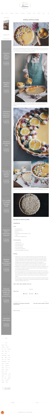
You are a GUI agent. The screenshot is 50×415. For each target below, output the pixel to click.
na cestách (23, 13)
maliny (9, 361)
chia (2, 349)
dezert (32, 17)
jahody (9, 355)
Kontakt (38, 13)
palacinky (3, 367)
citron (5, 349)
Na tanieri (11, 13)
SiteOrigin (30, 412)
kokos (2, 359)
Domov (2, 13)
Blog (7, 13)
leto (5, 359)
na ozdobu (29, 13)
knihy (9, 357)
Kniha (44, 13)
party (6, 367)
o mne (34, 13)
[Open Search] (48, 13)
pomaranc (7, 369)
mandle (3, 363)
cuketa (3, 351)
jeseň (2, 357)
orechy (3, 365)
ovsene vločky (7, 365)
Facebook (13, 402)
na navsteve (7, 363)
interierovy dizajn (4, 355)
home (2, 353)
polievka (3, 369)
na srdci (17, 13)
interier (6, 353)
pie (9, 367)
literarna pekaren (4, 361)
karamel (6, 357)
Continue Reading (6, 63)
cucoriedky (9, 349)
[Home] (25, 9)
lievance (9, 359)
